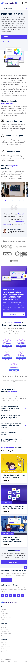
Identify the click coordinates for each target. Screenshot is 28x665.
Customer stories (5, 646)
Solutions (3, 615)
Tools (2, 611)
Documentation (5, 630)
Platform (3, 609)
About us (3, 642)
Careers (3, 648)
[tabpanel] (13, 189)
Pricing (3, 619)
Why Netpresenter (6, 617)
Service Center (5, 628)
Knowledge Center (6, 633)
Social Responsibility (6, 650)
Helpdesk (3, 626)
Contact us (4, 652)
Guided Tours (4, 613)
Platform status (5, 631)
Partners (3, 644)
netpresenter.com (9, 3)
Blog (2, 635)
